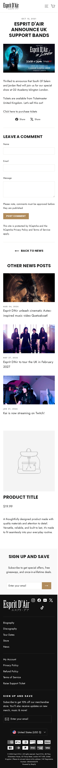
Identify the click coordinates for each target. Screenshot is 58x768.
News (6, 647)
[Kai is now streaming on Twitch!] (29, 390)
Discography (10, 628)
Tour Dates (8, 635)
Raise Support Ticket (14, 683)
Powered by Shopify (29, 764)
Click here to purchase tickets (20, 111)
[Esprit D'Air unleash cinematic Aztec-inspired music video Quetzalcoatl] (29, 287)
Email (6, 161)
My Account (9, 659)
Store (6, 640)
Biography (8, 623)
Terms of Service (41, 230)
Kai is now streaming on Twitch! (24, 413)
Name (6, 144)
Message (7, 178)
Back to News (31, 251)
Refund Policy (10, 671)
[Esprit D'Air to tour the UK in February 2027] (29, 338)
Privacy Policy (21, 230)
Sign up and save (18, 696)
